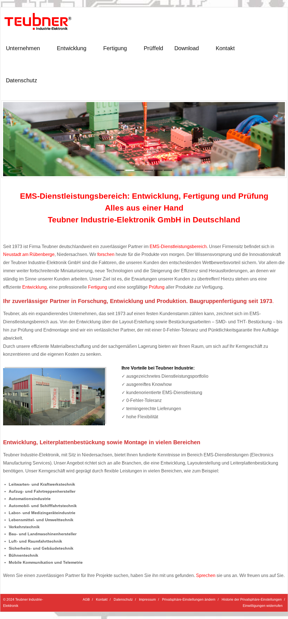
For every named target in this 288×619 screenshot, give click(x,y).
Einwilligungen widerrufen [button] (263, 606)
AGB (86, 600)
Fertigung (97, 287)
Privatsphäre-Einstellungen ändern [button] (188, 600)
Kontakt (101, 600)
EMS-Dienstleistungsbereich (178, 246)
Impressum (147, 600)
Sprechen (205, 575)
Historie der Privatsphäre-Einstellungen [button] (252, 600)
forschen (105, 254)
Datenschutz (123, 600)
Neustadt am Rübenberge (29, 254)
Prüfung (157, 287)
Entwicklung (34, 287)
